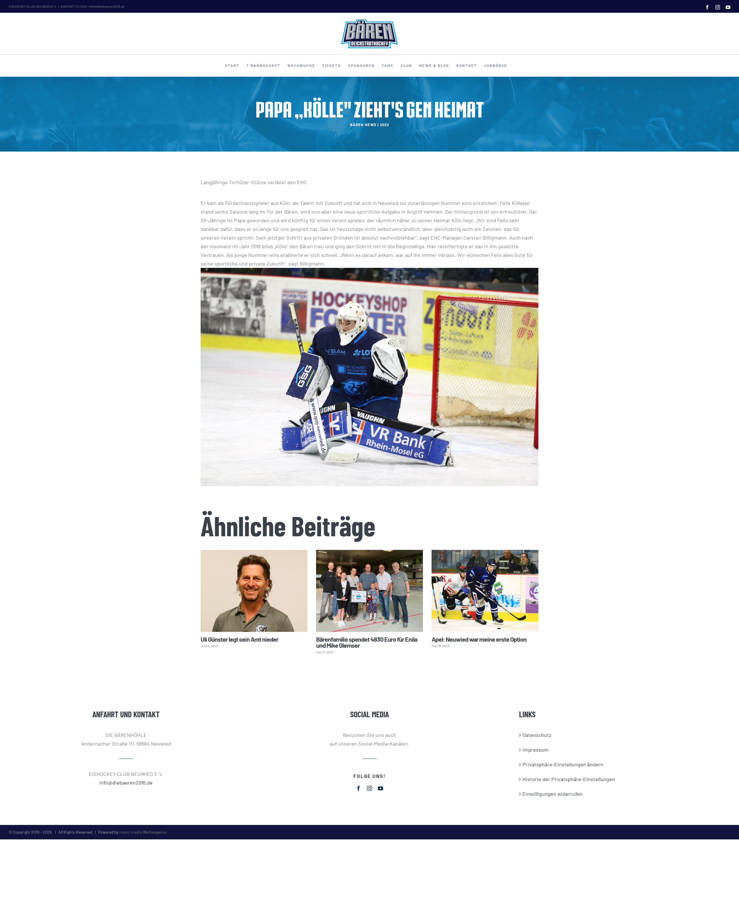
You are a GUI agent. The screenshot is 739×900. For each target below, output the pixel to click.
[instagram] (369, 788)
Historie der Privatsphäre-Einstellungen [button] (568, 779)
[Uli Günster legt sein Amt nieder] (254, 591)
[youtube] (380, 788)
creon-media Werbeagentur (143, 832)
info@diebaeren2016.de (126, 782)
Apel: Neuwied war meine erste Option (479, 639)
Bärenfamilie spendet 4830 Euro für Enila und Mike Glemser (366, 642)
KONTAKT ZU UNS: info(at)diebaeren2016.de (93, 6)
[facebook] (358, 788)
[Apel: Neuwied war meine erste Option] (485, 591)
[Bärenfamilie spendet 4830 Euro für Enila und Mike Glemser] (369, 591)
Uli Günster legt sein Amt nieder (239, 639)
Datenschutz (536, 735)
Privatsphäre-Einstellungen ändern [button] (562, 764)
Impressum (535, 749)
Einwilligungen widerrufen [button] (552, 794)
